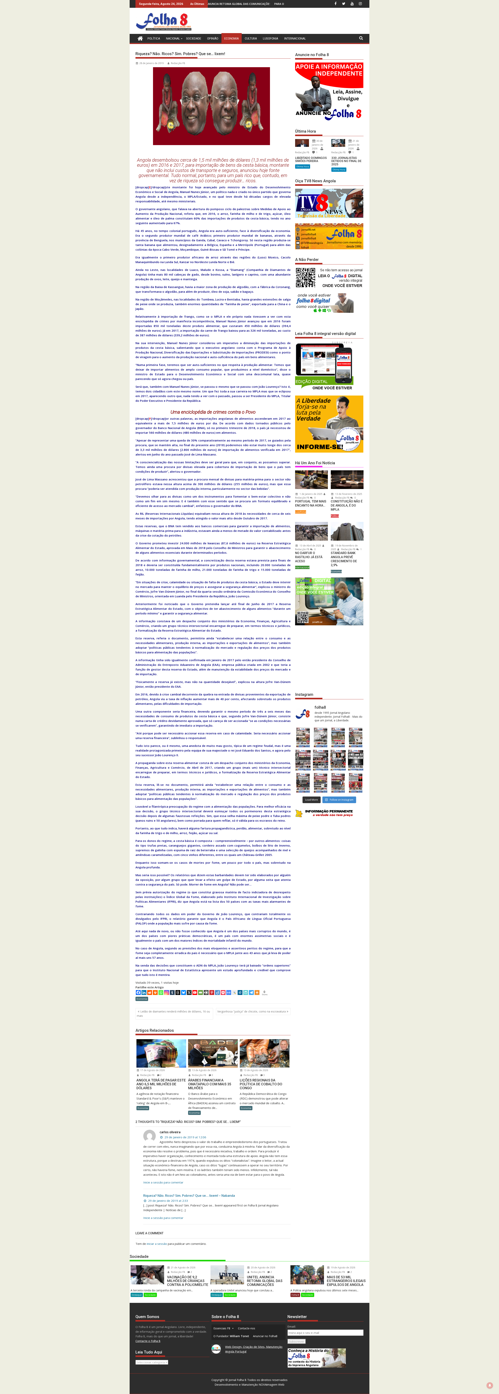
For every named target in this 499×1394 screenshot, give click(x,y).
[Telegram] (251, 992)
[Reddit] (149, 992)
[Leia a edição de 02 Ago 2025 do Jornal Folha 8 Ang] (356, 760)
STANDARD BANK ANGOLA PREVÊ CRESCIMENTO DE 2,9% (344, 559)
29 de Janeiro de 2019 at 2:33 (167, 1201)
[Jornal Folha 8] (139, 38)
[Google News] (228, 992)
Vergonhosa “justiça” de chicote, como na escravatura (251, 1011)
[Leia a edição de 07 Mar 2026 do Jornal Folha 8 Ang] (356, 737)
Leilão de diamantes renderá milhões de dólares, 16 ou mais (173, 1014)
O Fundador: (231, 1336)
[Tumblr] (172, 992)
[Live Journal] (234, 992)
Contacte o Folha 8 (147, 1341)
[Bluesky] (183, 992)
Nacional (173, 38)
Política (154, 38)
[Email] (200, 992)
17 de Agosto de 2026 (152, 1070)
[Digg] (240, 992)
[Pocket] (223, 992)
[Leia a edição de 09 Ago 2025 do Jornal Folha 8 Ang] (338, 760)
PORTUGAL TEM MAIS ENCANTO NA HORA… (310, 503)
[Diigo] (217, 992)
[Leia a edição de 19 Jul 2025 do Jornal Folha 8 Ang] (320, 782)
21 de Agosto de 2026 (182, 1267)
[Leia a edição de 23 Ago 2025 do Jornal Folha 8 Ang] (303, 760)
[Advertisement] (293, 21)
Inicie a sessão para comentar (163, 1182)
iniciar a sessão (157, 1244)
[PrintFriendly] (245, 992)
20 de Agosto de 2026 (262, 1267)
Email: (292, 1326)
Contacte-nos (246, 1328)
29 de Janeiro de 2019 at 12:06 (185, 1137)
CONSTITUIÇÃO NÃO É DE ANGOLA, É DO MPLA (347, 505)
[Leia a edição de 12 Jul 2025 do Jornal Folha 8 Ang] (338, 782)
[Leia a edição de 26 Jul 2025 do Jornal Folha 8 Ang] (303, 782)
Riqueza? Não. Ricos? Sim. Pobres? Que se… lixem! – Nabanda (189, 1195)
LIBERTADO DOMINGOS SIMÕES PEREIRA (311, 159)
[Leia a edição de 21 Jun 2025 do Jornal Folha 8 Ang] (356, 782)
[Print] (155, 992)
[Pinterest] (211, 992)
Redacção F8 (178, 63)
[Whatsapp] (160, 992)
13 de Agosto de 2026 (203, 1070)
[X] (189, 992)
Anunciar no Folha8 (265, 1336)
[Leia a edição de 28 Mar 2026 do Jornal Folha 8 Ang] (303, 737)
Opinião (212, 38)
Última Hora (302, 166)
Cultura (251, 38)
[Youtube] (194, 992)
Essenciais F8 (221, 1328)
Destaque (137, 1294)
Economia (231, 38)
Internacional (295, 38)
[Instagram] (166, 992)
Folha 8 (295, 1294)
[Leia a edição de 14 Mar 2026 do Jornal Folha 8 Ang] (338, 737)
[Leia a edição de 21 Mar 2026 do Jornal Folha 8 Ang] (320, 737)
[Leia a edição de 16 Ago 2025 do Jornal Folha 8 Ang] (320, 760)
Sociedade (193, 38)
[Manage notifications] (490, 1385)
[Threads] (177, 992)
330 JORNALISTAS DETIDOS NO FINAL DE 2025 (346, 161)
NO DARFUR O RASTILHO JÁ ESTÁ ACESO (308, 557)
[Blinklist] (206, 992)
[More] (257, 992)
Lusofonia (270, 38)
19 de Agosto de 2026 (342, 1267)
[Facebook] (138, 992)
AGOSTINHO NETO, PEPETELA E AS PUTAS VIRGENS (257, 4)
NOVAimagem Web (271, 1384)
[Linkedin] (144, 992)
